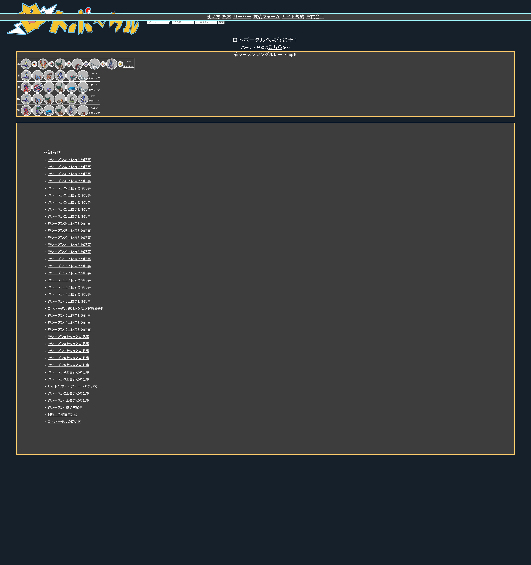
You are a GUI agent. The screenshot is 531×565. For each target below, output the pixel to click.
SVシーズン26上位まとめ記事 (69, 209)
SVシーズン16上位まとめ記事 (69, 280)
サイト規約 (293, 16)
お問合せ (315, 16)
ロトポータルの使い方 (64, 421)
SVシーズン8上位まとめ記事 (68, 343)
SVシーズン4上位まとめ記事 (68, 372)
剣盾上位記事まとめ (62, 414)
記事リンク (128, 66)
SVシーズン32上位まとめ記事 (69, 167)
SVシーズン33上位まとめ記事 (69, 159)
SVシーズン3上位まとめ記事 (68, 379)
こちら (275, 47)
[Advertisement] (265, 507)
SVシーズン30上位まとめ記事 (69, 181)
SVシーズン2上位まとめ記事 (68, 393)
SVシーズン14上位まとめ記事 (69, 294)
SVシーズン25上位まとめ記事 (69, 216)
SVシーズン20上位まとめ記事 (69, 251)
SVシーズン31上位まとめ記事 (69, 174)
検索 (221, 22)
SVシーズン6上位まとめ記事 (68, 358)
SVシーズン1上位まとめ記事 (68, 400)
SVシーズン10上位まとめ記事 (69, 329)
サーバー (242, 16)
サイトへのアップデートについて (72, 386)
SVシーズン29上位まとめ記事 (69, 188)
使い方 (213, 16)
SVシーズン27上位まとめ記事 (69, 202)
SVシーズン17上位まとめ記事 (69, 273)
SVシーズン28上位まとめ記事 (69, 195)
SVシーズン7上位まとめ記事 (68, 351)
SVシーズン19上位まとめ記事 (69, 259)
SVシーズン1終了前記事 (65, 407)
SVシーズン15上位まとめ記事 (69, 287)
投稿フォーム (266, 16)
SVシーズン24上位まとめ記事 (69, 223)
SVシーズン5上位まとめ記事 (68, 365)
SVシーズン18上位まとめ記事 (69, 266)
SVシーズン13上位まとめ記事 (69, 301)
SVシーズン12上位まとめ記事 (69, 315)
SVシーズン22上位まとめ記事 (69, 237)
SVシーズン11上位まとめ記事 (69, 322)
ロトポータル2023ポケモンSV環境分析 (76, 308)
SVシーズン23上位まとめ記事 (69, 230)
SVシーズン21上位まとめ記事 (69, 244)
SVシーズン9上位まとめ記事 (68, 336)
